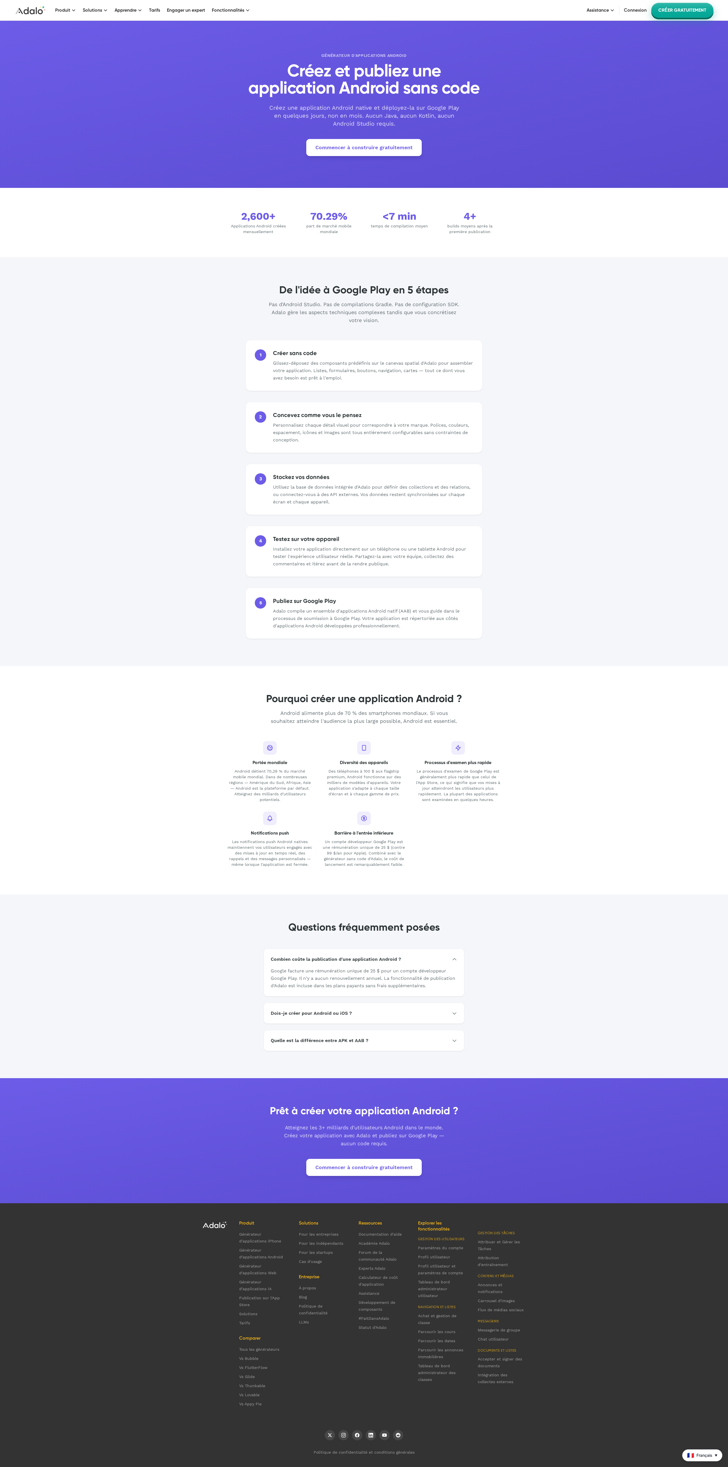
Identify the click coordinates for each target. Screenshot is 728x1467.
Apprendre (125, 10)
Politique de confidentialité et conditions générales (364, 1452)
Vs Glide (247, 1376)
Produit (62, 10)
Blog (303, 1297)
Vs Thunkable (252, 1385)
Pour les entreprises (318, 1234)
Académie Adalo (374, 1243)
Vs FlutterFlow (253, 1367)
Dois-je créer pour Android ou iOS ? (311, 1013)
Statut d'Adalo (372, 1327)
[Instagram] (343, 1435)
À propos (307, 1288)
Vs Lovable (249, 1395)
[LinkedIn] (371, 1435)
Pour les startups (316, 1252)
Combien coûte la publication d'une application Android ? (336, 959)
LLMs (304, 1322)
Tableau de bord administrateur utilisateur (434, 1289)
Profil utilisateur (434, 1257)
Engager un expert (186, 10)
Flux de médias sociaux (501, 1310)
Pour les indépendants (321, 1243)
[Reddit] (398, 1435)
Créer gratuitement (682, 10)
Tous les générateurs (259, 1349)
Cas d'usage (310, 1261)
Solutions (92, 10)
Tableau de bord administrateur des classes (437, 1373)
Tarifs (154, 10)
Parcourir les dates (436, 1341)
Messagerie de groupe (499, 1330)
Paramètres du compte (440, 1248)
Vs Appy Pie (250, 1404)
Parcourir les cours (436, 1331)
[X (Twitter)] (330, 1435)
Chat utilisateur (493, 1339)
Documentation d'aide (380, 1234)
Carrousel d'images (496, 1300)
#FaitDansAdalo (374, 1318)
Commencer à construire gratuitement (364, 147)
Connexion (635, 10)
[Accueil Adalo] (30, 10)
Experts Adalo (372, 1268)
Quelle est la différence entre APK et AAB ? (319, 1040)
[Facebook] (357, 1435)
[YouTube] (384, 1435)
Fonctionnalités (228, 10)
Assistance (598, 10)
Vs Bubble (248, 1358)
